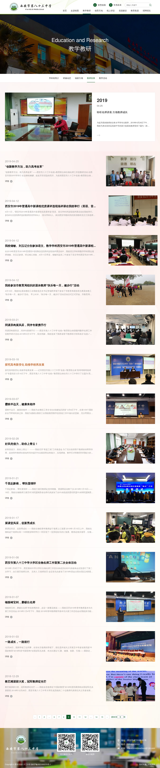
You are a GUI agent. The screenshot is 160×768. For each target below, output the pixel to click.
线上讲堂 (111, 10)
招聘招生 (147, 10)
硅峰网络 (151, 764)
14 (96, 717)
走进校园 (75, 10)
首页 (65, 10)
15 (102, 717)
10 (74, 717)
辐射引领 (79, 78)
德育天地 (99, 10)
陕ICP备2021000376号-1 (41, 764)
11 (80, 717)
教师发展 (91, 78)
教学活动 (103, 78)
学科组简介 (54, 78)
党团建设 (123, 10)
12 (85, 717)
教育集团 (135, 10)
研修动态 (67, 78)
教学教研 (87, 10)
